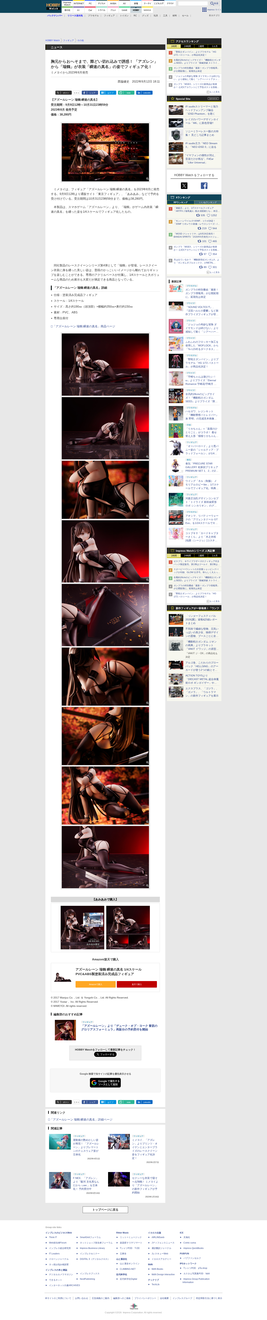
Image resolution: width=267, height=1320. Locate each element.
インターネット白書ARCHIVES (64, 1285)
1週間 (201, 46)
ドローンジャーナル (59, 1259)
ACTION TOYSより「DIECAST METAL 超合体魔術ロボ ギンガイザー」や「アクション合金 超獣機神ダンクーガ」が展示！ (202, 682)
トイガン (124, 15)
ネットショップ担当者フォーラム (96, 1242)
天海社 (186, 1237)
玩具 (156, 15)
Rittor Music (122, 1233)
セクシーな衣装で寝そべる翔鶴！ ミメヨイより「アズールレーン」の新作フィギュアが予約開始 (145, 1185)
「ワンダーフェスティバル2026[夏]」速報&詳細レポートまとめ (201, 619)
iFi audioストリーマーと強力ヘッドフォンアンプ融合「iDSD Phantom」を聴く (201, 110)
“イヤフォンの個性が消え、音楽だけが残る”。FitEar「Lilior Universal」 (201, 159)
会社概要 (164, 1298)
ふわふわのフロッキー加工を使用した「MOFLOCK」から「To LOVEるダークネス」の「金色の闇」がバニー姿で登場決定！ (202, 349)
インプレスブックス (90, 1273)
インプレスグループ (182, 1298)
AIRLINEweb (158, 1237)
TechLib (155, 1284)
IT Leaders (54, 1253)
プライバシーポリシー (145, 1298)
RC (135, 15)
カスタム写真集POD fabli (196, 1273)
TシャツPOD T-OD (130, 1248)
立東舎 (123, 1253)
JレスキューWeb (160, 1253)
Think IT (53, 1237)
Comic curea (189, 1242)
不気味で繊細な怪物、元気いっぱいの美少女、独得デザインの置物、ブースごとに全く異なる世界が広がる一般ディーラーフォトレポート (202, 636)
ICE (181, 1233)
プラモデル (93, 15)
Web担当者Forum (57, 1242)
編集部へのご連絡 (122, 1298)
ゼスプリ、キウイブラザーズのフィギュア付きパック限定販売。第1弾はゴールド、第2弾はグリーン (197, 564)
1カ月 (215, 46)
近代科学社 (121, 1274)
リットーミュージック (131, 1237)
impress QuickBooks (193, 1248)
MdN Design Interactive (163, 1274)
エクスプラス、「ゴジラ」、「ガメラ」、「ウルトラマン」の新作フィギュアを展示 (202, 692)
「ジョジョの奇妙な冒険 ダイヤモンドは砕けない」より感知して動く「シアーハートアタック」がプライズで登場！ (202, 331)
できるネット (55, 1280)
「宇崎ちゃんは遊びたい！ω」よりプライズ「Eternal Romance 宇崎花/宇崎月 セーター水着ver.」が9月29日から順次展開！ (201, 384)
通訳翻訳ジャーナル (161, 1248)
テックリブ (153, 1280)
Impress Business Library (92, 1248)
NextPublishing (87, 1279)
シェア (92, 93)
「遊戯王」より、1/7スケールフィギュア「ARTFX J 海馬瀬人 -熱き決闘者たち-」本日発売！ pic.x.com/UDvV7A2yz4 (197, 211)
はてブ (111, 93)
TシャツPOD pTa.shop (195, 1268)
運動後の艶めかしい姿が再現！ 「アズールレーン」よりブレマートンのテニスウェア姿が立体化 (86, 1147)
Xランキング (183, 197)
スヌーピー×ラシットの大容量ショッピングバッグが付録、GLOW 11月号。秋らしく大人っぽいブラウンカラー (197, 572)
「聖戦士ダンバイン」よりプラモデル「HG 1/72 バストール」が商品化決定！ (202, 363)
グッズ (145, 15)
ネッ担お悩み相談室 (59, 1264)
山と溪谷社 (121, 1259)
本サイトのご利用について (58, 1298)
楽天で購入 (137, 984)
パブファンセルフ (192, 1258)
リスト (77, 93)
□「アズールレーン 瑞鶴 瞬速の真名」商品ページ (83, 326)
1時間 (174, 46)
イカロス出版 (154, 1233)
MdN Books (157, 1269)
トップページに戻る (105, 1209)
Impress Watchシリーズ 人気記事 (195, 550)
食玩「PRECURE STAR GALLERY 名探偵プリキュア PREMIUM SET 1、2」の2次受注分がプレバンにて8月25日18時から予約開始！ (201, 470)
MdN (150, 1264)
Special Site (183, 98)
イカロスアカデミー (161, 1259)
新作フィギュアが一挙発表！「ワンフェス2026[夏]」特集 (197, 609)
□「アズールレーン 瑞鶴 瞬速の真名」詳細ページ (80, 1119)
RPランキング (181, 202)
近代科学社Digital (128, 1279)
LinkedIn (147, 93)
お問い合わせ (81, 1298)
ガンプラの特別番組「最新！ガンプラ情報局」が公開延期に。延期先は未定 (202, 293)
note (129, 93)
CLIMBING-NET (127, 1269)
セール (185, 15)
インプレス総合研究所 (60, 1248)
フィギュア (109, 15)
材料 (175, 15)
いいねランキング (208, 202)
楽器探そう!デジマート (131, 1242)
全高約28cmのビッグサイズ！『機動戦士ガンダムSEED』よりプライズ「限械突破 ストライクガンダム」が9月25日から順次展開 (197, 63)
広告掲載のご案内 (100, 1298)
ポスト (66, 93)
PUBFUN (184, 1253)
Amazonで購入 (95, 984)
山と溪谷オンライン (129, 1263)
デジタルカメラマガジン (61, 1274)
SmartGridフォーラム (90, 1237)
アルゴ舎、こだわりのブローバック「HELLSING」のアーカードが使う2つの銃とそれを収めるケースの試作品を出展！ (202, 670)
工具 (165, 15)
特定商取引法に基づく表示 (209, 1298)
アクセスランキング (187, 41)
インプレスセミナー (90, 1253)
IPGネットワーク (188, 1263)
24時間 (187, 46)
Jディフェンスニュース (163, 1242)
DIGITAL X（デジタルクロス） (95, 1259)
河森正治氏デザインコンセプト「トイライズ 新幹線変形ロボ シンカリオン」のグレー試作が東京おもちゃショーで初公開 (202, 505)
